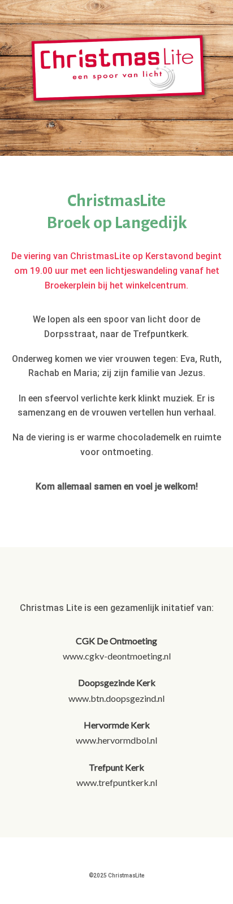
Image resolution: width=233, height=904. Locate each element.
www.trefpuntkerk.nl (116, 782)
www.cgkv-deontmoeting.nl (117, 655)
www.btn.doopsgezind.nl (116, 698)
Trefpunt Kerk (116, 767)
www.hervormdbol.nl (116, 740)
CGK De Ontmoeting (116, 640)
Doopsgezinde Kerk (117, 682)
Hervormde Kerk (117, 724)
